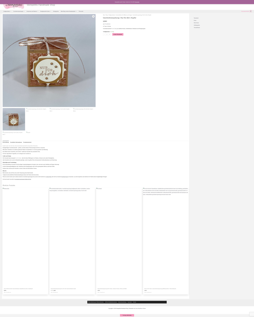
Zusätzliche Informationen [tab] (16, 142)
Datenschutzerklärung (122, 302)
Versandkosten (107, 23)
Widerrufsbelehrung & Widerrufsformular (96, 302)
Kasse (195, 20)
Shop (107, 14)
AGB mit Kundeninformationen (111, 302)
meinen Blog (48, 176)
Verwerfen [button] (137, 2)
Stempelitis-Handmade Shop (41, 5)
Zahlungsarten (197, 25)
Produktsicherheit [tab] (27, 142)
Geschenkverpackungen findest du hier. (23, 179)
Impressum (130, 302)
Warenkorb (196, 18)
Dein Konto (196, 22)
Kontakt (134, 302)
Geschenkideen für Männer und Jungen (124, 14)
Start (104, 14)
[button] (10, 11)
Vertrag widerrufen (127, 315)
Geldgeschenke (112, 14)
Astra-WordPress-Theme (140, 308)
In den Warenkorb (118, 34)
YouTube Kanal (64, 176)
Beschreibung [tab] (6, 142)
